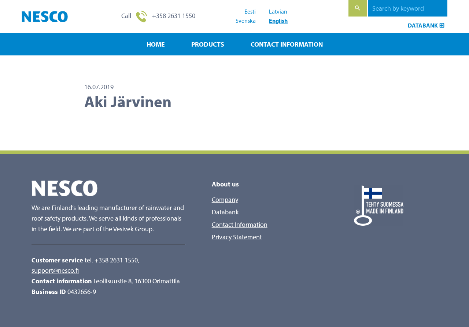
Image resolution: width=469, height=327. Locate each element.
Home (156, 44)
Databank (423, 25)
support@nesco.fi (55, 270)
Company (225, 199)
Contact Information (287, 44)
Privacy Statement (237, 237)
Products (207, 44)
